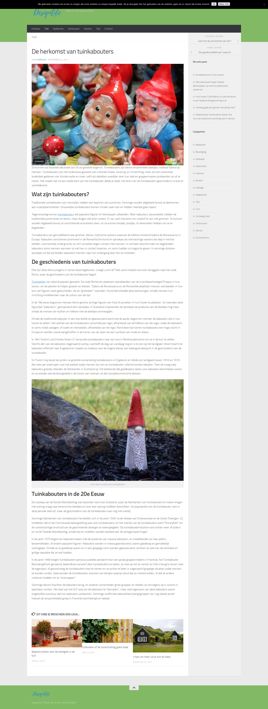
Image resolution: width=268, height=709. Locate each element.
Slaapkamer (201, 194)
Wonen (199, 230)
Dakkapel (200, 159)
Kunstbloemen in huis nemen (210, 74)
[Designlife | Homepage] (47, 12)
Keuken (88, 28)
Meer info (224, 4)
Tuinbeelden (39, 282)
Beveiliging (201, 152)
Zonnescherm (202, 237)
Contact (109, 28)
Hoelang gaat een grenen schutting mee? (216, 107)
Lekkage (200, 187)
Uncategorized (203, 216)
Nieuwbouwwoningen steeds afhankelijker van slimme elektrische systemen (210, 86)
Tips (98, 28)
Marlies (42, 59)
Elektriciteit (201, 166)
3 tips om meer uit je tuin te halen (152, 656)
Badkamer (58, 28)
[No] (264, 4)
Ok (214, 4)
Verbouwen (74, 28)
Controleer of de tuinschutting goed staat (105, 647)
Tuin (47, 28)
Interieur (35, 28)
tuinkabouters (66, 214)
